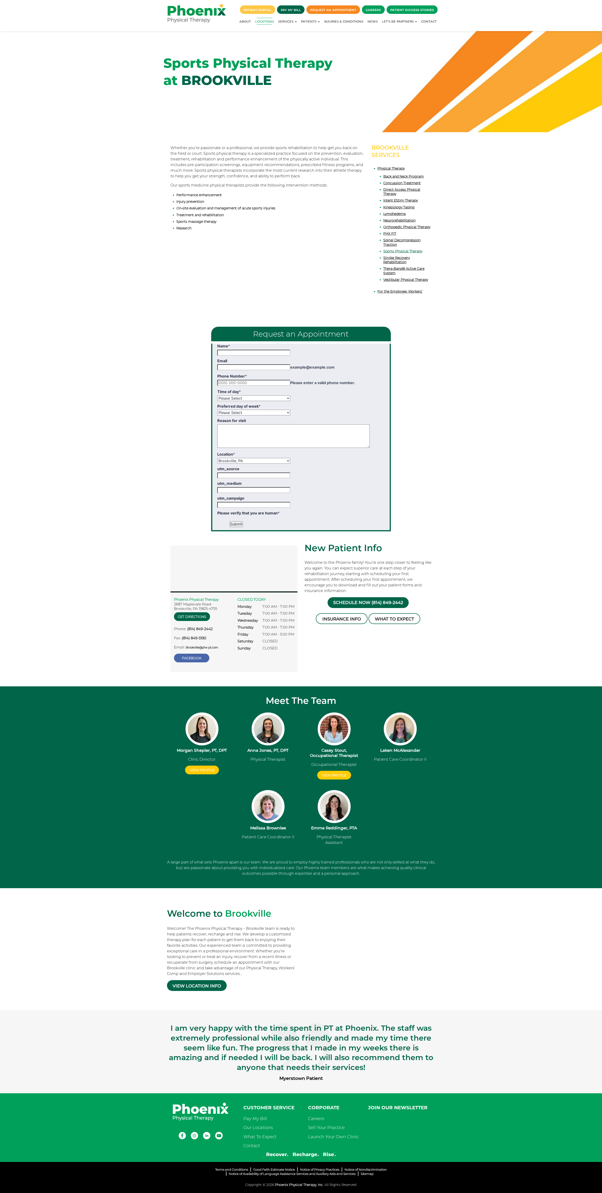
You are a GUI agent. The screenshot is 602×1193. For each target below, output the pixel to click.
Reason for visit (231, 420)
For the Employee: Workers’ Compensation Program (400, 293)
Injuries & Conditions (343, 21)
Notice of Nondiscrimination (366, 1169)
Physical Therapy (391, 168)
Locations (264, 21)
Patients (309, 21)
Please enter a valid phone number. (322, 382)
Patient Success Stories (412, 10)
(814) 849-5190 (194, 638)
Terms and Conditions (231, 1169)
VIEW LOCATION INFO (197, 986)
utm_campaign (230, 498)
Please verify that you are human (248, 513)
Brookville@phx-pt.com (202, 647)
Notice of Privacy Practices (319, 1169)
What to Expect (394, 619)
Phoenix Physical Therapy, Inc (299, 1185)
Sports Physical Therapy (402, 251)
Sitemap (367, 1174)
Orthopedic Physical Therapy (406, 227)
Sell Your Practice (326, 1127)
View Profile (202, 770)
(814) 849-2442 (200, 629)
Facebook (192, 658)
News (373, 21)
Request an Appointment (333, 10)
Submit (236, 524)
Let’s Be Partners (398, 21)
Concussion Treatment (402, 183)
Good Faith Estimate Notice (274, 1169)
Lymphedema (394, 214)
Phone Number (232, 376)
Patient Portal (257, 10)
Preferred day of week (239, 406)
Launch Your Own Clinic (333, 1136)
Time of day (229, 391)
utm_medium (229, 483)
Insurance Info (341, 619)
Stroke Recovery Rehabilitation (396, 260)
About (245, 21)
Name (223, 346)
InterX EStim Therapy (400, 200)
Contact (429, 21)
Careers (373, 10)
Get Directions (192, 617)
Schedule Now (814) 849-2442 (368, 602)
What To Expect (260, 1136)
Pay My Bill (291, 10)
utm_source (228, 468)
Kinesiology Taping (399, 207)
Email (222, 360)
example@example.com (312, 367)
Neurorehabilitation (399, 220)
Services (286, 21)
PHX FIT (389, 233)
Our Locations (258, 1127)
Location (226, 454)
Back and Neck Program (403, 176)
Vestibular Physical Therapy (405, 280)
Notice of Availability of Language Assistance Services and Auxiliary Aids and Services (292, 1174)
